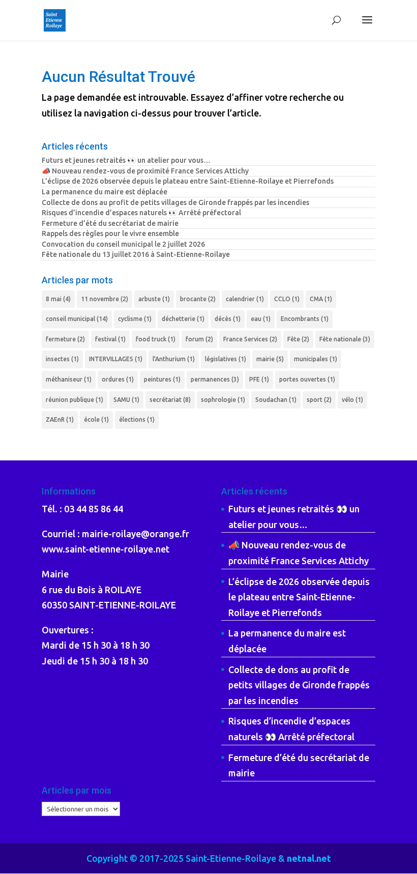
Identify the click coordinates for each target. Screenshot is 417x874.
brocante (198, 299)
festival (110, 339)
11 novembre (104, 299)
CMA (321, 299)
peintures (162, 379)
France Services (250, 339)
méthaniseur (69, 379)
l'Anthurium (174, 359)
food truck (155, 339)
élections (137, 419)
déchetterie (183, 318)
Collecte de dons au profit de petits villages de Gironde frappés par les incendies (175, 202)
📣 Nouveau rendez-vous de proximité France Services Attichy (145, 171)
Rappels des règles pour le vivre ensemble (110, 233)
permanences (215, 379)
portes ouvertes (307, 379)
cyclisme (135, 318)
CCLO (287, 299)
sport (319, 399)
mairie (270, 359)
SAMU (126, 399)
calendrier (245, 299)
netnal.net (309, 858)
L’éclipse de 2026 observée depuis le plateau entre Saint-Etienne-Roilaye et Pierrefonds (188, 181)
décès (228, 318)
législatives (225, 359)
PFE (259, 379)
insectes (62, 359)
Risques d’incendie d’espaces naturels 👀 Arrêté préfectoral (141, 213)
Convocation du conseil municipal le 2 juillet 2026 (123, 244)
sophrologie (223, 399)
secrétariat (170, 399)
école (96, 419)
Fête (298, 339)
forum (199, 339)
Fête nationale (344, 339)
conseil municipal (77, 318)
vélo (352, 399)
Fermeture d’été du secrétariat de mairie (110, 223)
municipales (315, 359)
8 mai (58, 299)
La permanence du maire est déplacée (104, 192)
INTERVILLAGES (115, 359)
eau (261, 318)
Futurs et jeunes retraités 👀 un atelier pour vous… (126, 160)
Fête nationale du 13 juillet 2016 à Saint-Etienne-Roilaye (136, 254)
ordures (118, 379)
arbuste (154, 299)
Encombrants (305, 318)
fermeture (65, 339)
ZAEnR (60, 419)
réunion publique (74, 399)
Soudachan (275, 399)
